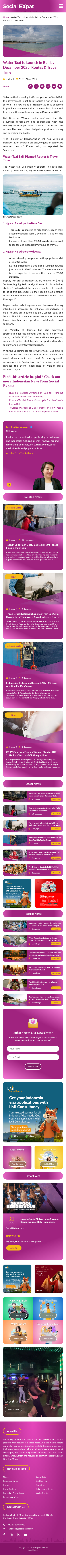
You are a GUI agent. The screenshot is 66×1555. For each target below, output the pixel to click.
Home (6, 17)
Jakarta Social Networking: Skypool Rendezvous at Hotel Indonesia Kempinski (39, 1221)
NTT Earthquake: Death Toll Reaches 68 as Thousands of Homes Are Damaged (45, 924)
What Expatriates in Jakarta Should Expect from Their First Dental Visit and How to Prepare (45, 940)
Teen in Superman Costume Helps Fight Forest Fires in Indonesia (44, 809)
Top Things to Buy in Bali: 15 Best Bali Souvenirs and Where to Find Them (43, 868)
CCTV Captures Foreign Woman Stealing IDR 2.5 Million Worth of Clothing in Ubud (31, 753)
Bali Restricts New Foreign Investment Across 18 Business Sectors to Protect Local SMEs (44, 999)
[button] (61, 6)
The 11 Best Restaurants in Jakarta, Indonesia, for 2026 (43, 983)
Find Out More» (10, 1459)
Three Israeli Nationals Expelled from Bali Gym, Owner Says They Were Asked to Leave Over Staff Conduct (32, 617)
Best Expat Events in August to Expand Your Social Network (44, 968)
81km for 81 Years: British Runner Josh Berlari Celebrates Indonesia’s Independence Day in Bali (44, 854)
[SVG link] (18, 6)
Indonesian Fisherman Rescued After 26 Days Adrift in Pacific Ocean (45, 838)
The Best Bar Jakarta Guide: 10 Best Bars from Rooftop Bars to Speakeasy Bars (45, 953)
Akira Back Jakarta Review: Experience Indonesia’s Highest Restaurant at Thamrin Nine (44, 795)
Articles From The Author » (19, 453)
